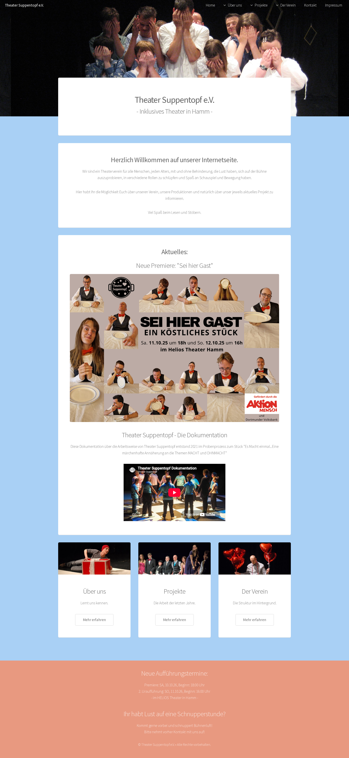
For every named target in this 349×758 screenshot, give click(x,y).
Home (210, 5)
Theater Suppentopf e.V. (24, 5)
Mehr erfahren (94, 619)
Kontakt (310, 5)
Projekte (261, 5)
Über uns (235, 5)
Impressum (333, 5)
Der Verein (288, 5)
